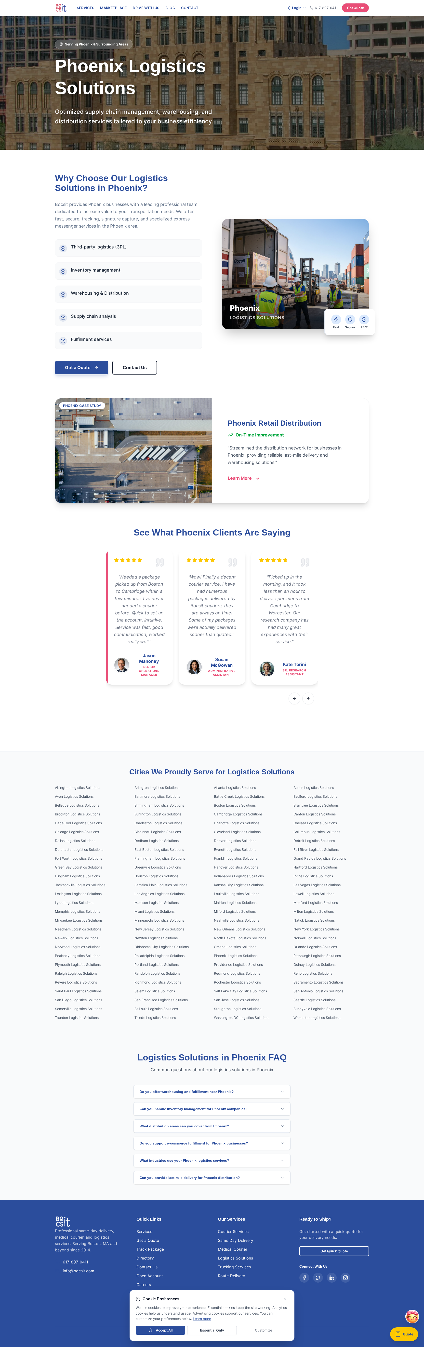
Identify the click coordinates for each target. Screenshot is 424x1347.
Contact (189, 8)
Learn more (202, 1319)
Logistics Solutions (235, 1258)
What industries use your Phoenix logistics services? (184, 1160)
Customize (263, 1330)
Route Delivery (231, 1275)
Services (85, 8)
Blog (170, 8)
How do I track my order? (354, 1287)
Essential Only (212, 1330)
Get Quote (355, 8)
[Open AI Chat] (412, 1337)
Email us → (392, 1321)
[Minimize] (400, 1197)
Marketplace (113, 8)
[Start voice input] (400, 1299)
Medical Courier (232, 1249)
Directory (145, 1258)
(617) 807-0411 (368, 1321)
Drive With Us (146, 8)
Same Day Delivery (235, 1240)
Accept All (164, 1330)
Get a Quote (78, 367)
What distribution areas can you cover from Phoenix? (184, 1126)
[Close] (410, 1197)
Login (297, 8)
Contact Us (135, 367)
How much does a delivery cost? (359, 1271)
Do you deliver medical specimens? (361, 1279)
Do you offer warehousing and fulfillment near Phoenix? (187, 1092)
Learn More (240, 478)
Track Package (150, 1249)
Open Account (149, 1275)
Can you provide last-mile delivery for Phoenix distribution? (190, 1178)
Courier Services (233, 1231)
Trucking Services (234, 1266)
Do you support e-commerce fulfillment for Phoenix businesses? (194, 1143)
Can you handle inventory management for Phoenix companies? (194, 1109)
